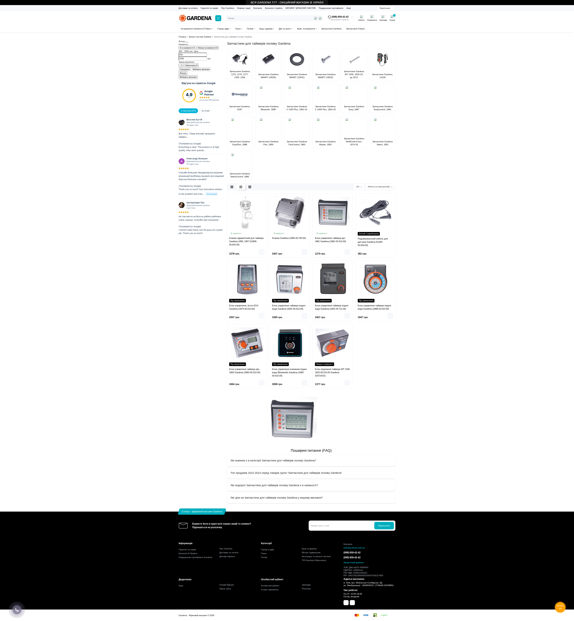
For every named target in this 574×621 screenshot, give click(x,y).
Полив (264, 557)
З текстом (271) (188, 111)
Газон (264, 553)
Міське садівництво (311, 552)
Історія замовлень (270, 589)
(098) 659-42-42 (340, 17)
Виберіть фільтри (201, 69)
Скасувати (185, 69)
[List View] (232, 187)
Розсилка (306, 588)
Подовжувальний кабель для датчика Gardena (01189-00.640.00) (373, 241)
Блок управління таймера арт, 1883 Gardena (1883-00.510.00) (244, 371)
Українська (385, 8)
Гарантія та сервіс (209, 8)
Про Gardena (227, 8)
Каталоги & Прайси (188, 553)
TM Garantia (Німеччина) (314, 560)
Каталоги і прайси (274, 8)
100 (358, 187)
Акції (348, 8)
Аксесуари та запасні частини (316, 556)
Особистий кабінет (270, 585)
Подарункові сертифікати (331, 8)
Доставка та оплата (188, 8)
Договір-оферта (227, 556)
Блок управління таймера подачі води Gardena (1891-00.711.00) (331, 307)
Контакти (257, 8)
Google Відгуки (226, 585)
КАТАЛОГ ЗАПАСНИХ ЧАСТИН (301, 8)
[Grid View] (241, 187)
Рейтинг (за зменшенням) (379, 187)
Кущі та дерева (309, 548)
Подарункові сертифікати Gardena (195, 557)
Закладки (306, 585)
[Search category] (315, 18)
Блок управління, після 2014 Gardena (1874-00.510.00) (243, 307)
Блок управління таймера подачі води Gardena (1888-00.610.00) (374, 307)
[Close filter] (187, 42)
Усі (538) (205, 111)
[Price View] (250, 187)
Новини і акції (243, 8)
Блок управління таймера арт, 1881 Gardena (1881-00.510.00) (330, 240)
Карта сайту (225, 588)
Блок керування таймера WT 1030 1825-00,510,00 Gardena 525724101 (332, 372)
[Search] (320, 18)
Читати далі (211, 194)
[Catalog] (218, 18)
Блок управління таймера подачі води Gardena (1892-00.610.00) (288, 307)
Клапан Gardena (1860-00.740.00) (289, 238)
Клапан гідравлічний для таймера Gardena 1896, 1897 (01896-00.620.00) (246, 241)
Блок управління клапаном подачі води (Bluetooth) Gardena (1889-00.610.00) (289, 372)
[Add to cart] (262, 252)
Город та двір (267, 549)
